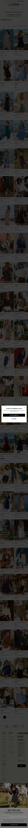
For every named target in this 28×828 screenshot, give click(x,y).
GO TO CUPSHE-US (14, 415)
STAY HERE (14, 419)
